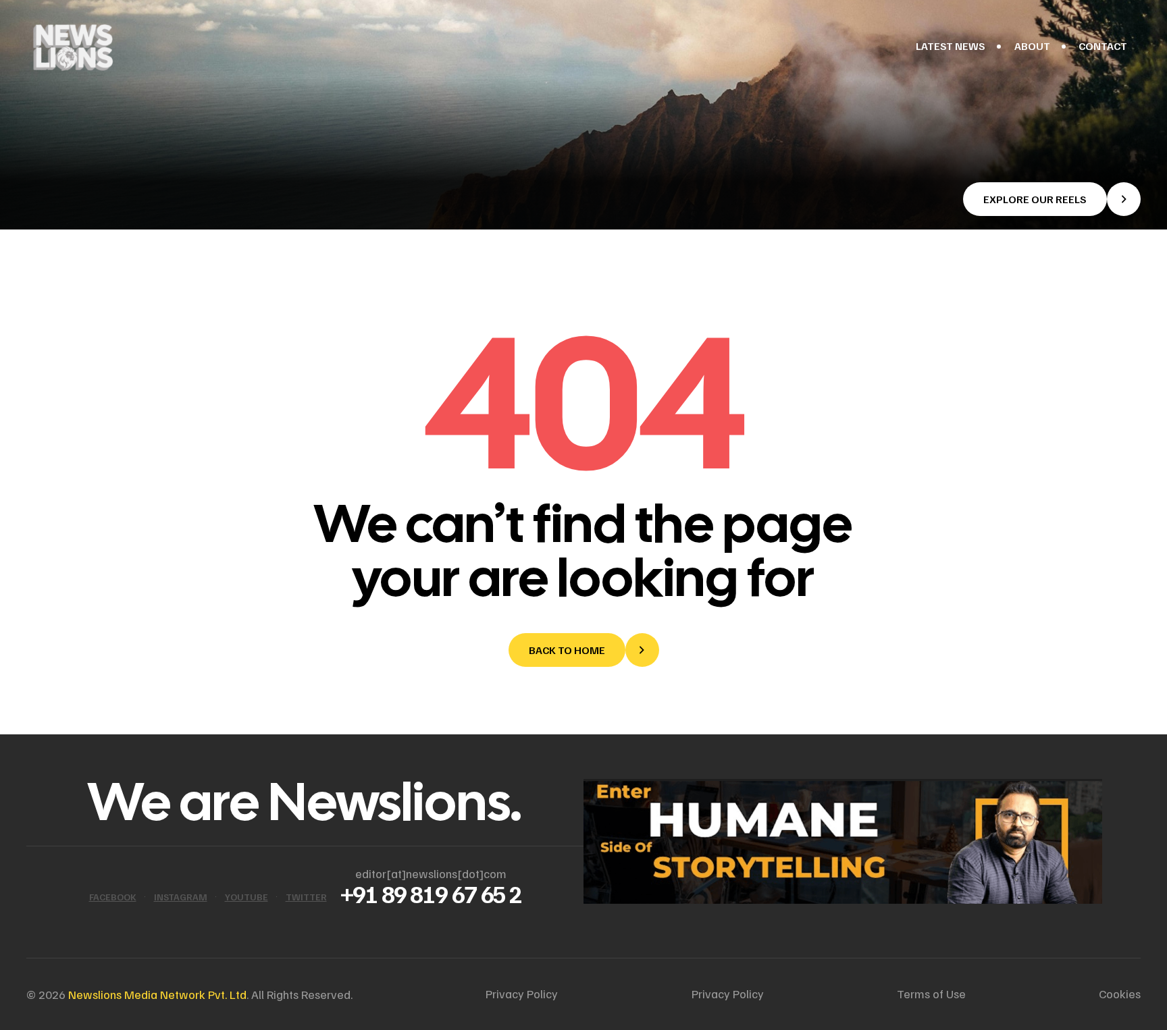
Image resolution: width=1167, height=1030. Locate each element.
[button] (1052, 199)
